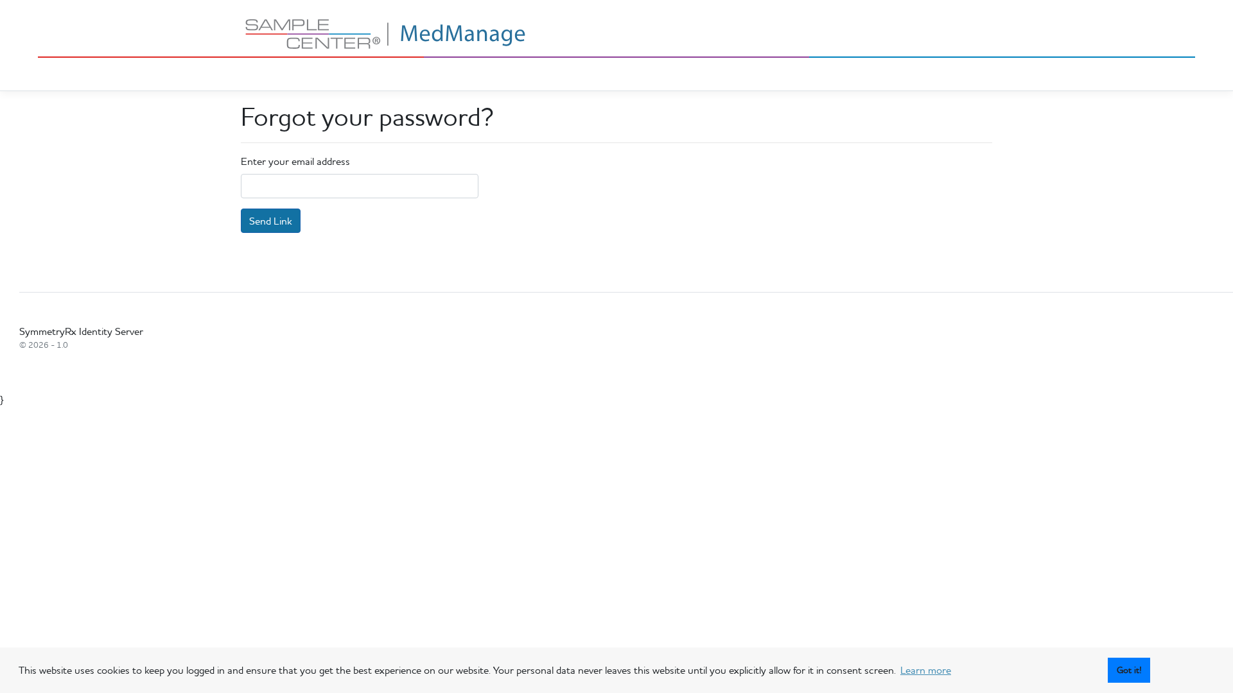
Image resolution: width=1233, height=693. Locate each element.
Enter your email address (295, 161)
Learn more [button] (925, 669)
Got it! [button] (1129, 670)
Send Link (270, 220)
